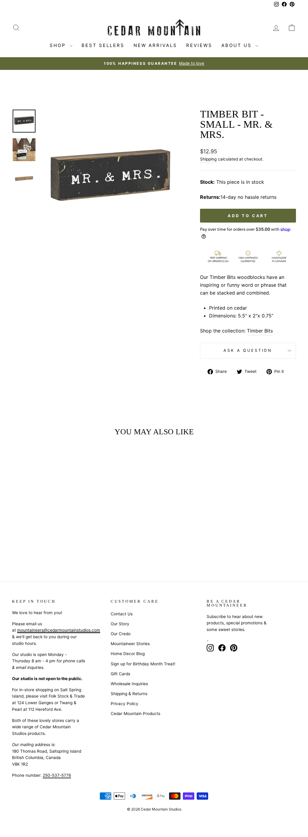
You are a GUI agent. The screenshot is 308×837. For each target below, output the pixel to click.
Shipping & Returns (129, 693)
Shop (59, 45)
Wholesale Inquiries (129, 683)
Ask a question (247, 350)
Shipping (208, 159)
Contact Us (122, 613)
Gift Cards (120, 673)
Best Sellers (103, 45)
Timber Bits (260, 331)
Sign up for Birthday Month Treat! (143, 663)
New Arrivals (155, 45)
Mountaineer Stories (130, 643)
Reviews (199, 45)
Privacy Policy (124, 703)
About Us (237, 45)
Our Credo (121, 633)
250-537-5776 (57, 775)
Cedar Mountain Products (135, 713)
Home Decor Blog (128, 653)
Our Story (120, 623)
